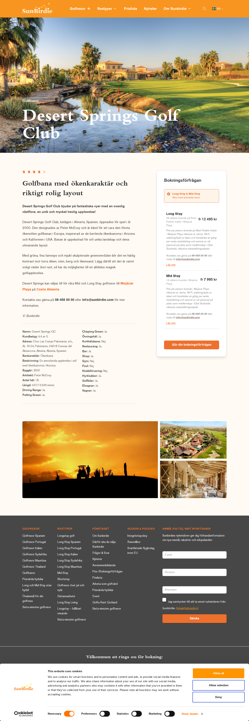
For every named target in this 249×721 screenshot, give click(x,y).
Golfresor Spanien (33, 536)
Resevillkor (134, 542)
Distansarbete (66, 596)
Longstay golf (66, 536)
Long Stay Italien (67, 554)
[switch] (105, 714)
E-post (166, 548)
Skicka (194, 618)
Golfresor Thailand (34, 567)
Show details (190, 713)
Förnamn (167, 565)
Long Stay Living (67, 602)
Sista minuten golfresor (36, 607)
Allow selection (218, 685)
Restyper (105, 8)
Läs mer (171, 265)
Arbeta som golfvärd (105, 584)
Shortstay (63, 579)
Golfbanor (30, 101)
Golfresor (78, 8)
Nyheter (151, 8)
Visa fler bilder (90, 459)
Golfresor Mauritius (34, 560)
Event (96, 596)
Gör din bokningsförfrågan (191, 345)
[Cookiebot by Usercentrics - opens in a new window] (24, 714)
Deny (218, 697)
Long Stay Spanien (69, 542)
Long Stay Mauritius (69, 567)
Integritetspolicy (137, 536)
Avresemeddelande (104, 565)
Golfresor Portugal (34, 542)
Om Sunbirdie (176, 8)
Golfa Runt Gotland (104, 602)
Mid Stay (62, 573)
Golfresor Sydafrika (34, 554)
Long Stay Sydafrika (69, 560)
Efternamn (168, 583)
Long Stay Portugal (69, 548)
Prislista (131, 8)
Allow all (218, 673)
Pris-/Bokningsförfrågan (107, 571)
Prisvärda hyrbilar (32, 579)
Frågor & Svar (100, 553)
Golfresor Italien (32, 548)
